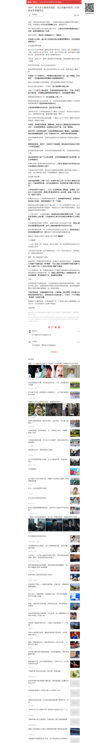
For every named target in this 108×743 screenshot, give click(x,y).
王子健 (58, 205)
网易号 (35, 2)
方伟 (33, 90)
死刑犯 (34, 50)
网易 (29, 2)
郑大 (66, 50)
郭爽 (33, 65)
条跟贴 (53, 352)
